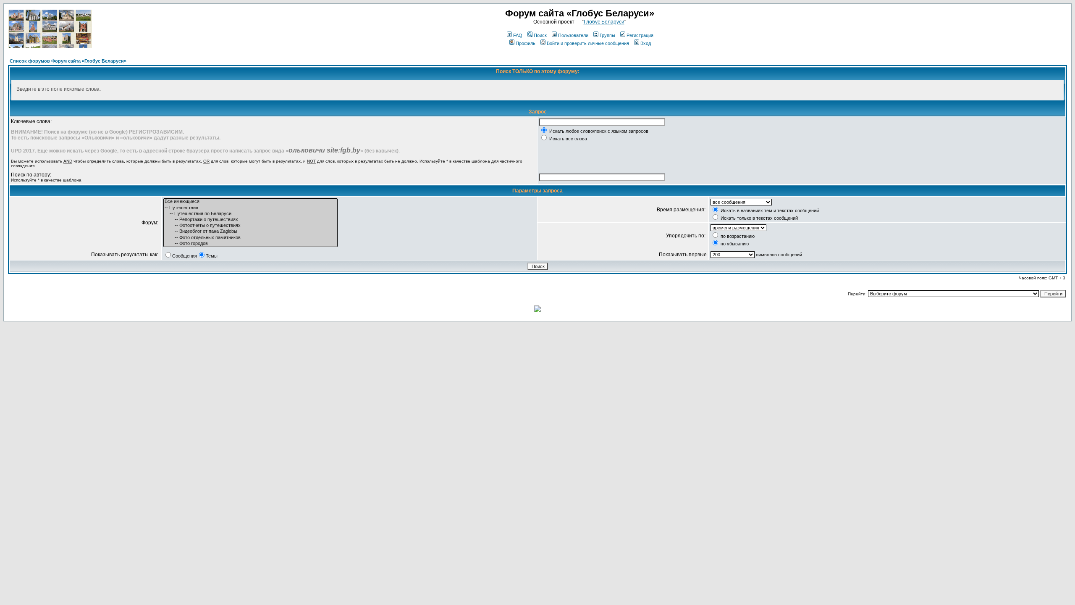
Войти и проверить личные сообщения (588, 43)
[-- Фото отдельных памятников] (250, 238)
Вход (645, 43)
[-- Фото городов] (250, 244)
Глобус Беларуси (604, 22)
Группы (607, 35)
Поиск (540, 35)
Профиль (525, 43)
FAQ (517, 35)
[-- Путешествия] (250, 208)
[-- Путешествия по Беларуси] (250, 214)
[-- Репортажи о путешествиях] (250, 220)
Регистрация (640, 35)
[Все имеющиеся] (250, 202)
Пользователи (573, 35)
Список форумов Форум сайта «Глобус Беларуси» (68, 60)
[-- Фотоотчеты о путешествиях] (250, 226)
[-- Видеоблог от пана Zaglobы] (250, 231)
